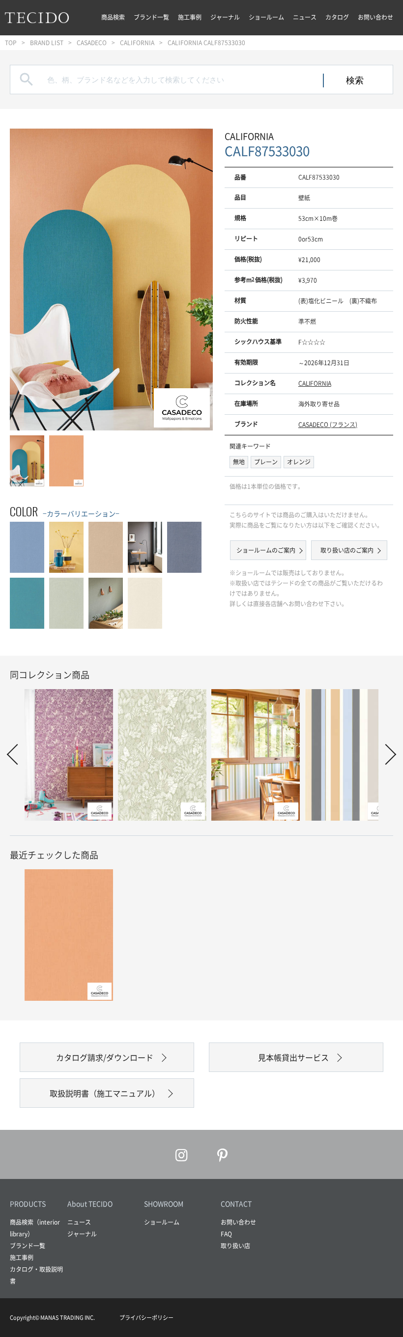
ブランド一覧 (151, 17)
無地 (239, 461)
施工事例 (190, 17)
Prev (27, 278)
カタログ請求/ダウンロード (104, 1057)
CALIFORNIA (137, 42)
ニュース (305, 17)
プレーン (266, 461)
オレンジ (299, 461)
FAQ (226, 1234)
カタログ (337, 17)
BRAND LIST (46, 42)
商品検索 (113, 17)
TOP (11, 42)
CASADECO (92, 42)
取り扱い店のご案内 (347, 550)
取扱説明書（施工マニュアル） (105, 1093)
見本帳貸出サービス (293, 1057)
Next (195, 278)
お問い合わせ (375, 17)
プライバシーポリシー (146, 1317)
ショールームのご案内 (265, 550)
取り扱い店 (235, 1245)
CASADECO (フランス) (327, 424)
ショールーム (266, 17)
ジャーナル (225, 17)
